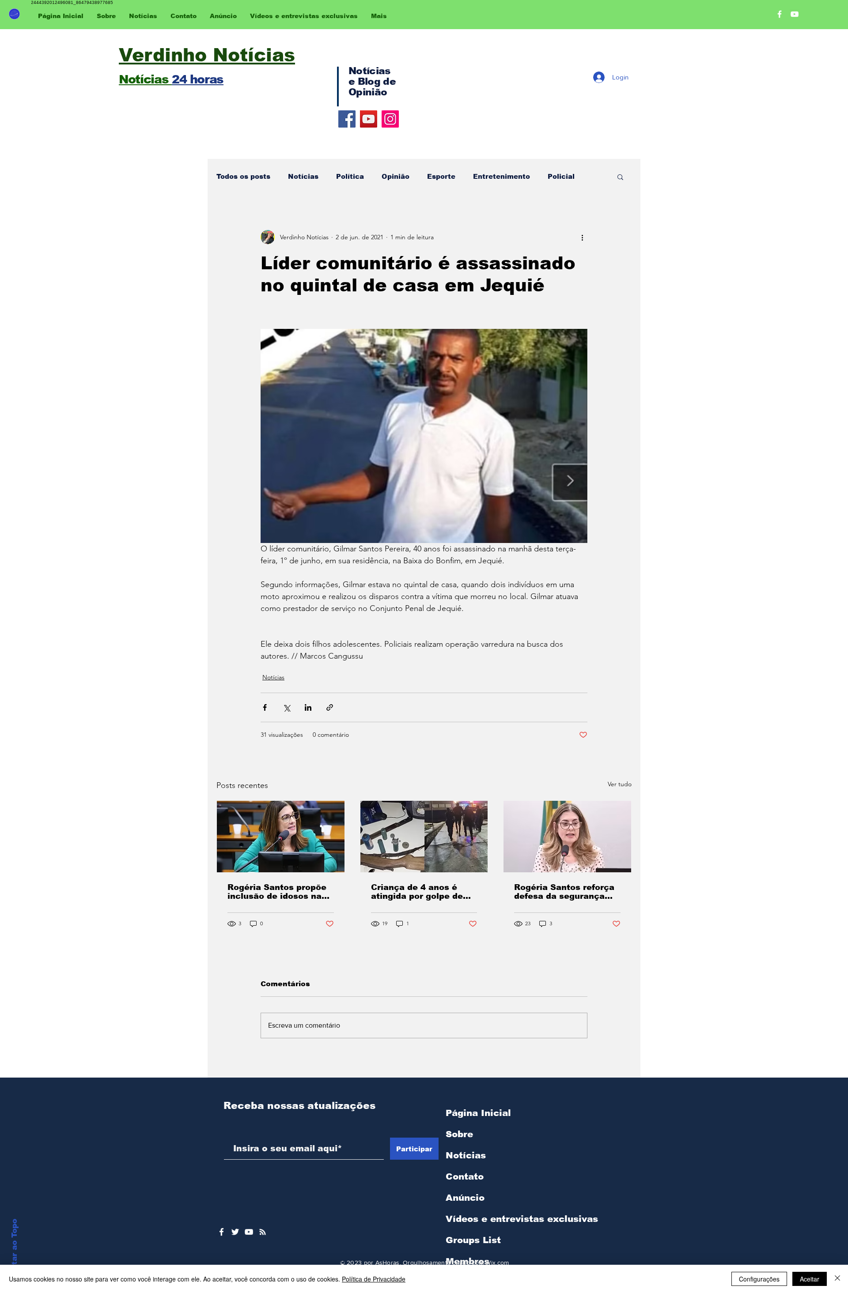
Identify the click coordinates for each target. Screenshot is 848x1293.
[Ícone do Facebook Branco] (221, 1232)
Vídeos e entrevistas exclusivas (522, 1219)
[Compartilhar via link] (330, 707)
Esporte (441, 176)
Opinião (395, 176)
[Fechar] (837, 1279)
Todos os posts (243, 176)
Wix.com (497, 1262)
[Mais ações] (582, 237)
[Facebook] (347, 119)
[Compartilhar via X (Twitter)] (286, 707)
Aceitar (809, 1278)
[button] (620, 176)
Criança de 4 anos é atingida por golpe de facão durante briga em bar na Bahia (421, 892)
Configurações (759, 1278)
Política (350, 176)
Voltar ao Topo (14, 1248)
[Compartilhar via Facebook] (265, 707)
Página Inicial (478, 1113)
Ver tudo (620, 784)
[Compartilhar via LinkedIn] (308, 707)
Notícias (303, 176)
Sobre (459, 1134)
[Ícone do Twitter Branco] (235, 1232)
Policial (561, 176)
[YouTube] (368, 119)
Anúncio (465, 1198)
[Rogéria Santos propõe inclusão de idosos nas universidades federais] (280, 836)
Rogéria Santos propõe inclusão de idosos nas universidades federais (276, 892)
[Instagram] (390, 119)
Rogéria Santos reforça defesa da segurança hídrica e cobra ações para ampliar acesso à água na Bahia (564, 892)
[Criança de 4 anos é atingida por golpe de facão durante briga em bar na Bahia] (424, 836)
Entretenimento (501, 176)
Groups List (473, 1240)
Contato (465, 1176)
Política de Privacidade (373, 1278)
